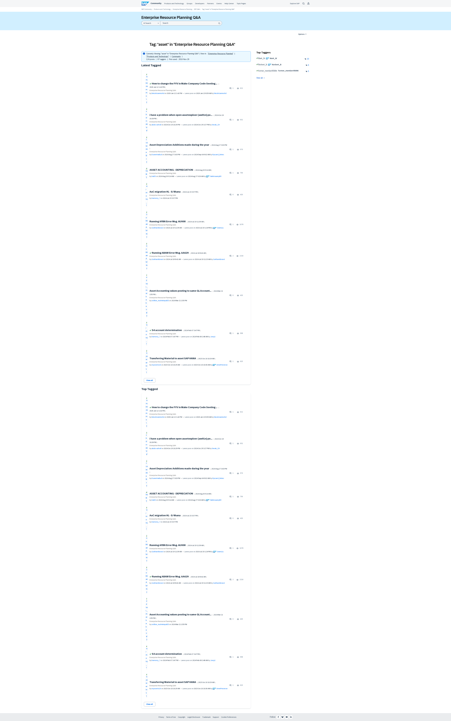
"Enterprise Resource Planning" (220, 54)
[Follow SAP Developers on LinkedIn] (291, 717)
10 (308, 59)
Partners (210, 3)
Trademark (206, 717)
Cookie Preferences (228, 717)
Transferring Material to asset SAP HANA (182, 358)
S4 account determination (176, 330)
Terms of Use (171, 717)
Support (216, 717)
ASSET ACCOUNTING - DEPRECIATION (181, 170)
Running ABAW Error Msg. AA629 (179, 253)
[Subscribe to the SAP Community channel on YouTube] (287, 717)
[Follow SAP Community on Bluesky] (282, 717)
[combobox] (191, 23)
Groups (189, 3)
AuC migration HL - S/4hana (174, 191)
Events (219, 3)
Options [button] (301, 34)
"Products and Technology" (157, 56)
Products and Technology (174, 3)
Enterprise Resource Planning (182, 9)
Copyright (181, 717)
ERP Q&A (197, 9)
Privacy (161, 717)
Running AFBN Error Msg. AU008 (177, 221)
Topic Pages (241, 3)
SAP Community (146, 9)
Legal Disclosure (193, 717)
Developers (199, 3)
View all (149, 380)
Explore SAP (295, 3)
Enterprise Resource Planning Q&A (163, 90)
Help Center (229, 3)
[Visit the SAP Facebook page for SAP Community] (278, 717)
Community (156, 3)
